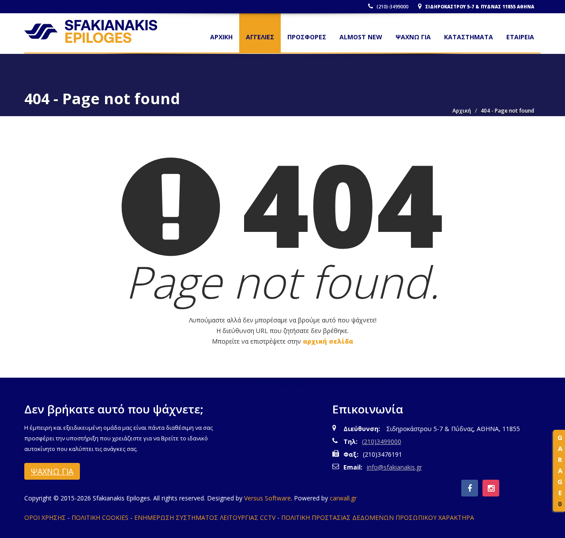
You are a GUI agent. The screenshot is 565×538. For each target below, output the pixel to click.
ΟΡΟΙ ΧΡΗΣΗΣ (45, 517)
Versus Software (267, 498)
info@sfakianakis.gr (394, 467)
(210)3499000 (381, 441)
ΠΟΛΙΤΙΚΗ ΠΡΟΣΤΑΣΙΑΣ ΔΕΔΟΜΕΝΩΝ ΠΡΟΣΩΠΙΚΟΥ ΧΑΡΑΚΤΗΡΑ (377, 517)
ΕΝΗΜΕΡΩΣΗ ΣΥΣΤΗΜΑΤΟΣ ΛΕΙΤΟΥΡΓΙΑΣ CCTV (204, 517)
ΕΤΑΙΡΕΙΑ (520, 37)
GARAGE (559, 470)
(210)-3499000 (391, 7)
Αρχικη (221, 37)
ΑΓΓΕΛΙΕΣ (260, 37)
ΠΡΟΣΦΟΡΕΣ (306, 37)
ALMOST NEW (360, 37)
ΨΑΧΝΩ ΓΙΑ (413, 37)
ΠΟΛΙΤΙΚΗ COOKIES (100, 517)
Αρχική (461, 110)
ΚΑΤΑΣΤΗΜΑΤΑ (468, 37)
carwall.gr (343, 498)
